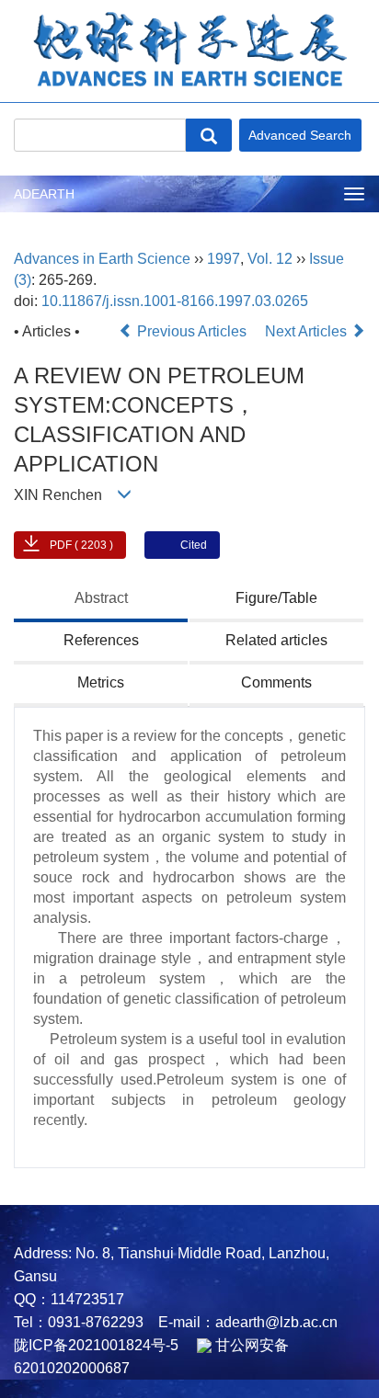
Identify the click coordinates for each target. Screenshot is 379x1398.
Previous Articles (191, 331)
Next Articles (307, 331)
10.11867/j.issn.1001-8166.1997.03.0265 (174, 301)
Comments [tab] (276, 682)
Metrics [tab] (100, 682)
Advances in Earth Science (102, 259)
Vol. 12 (270, 259)
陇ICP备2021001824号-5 (96, 1345)
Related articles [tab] (276, 640)
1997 (223, 259)
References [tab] (101, 640)
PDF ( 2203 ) (81, 545)
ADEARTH (44, 194)
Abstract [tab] (101, 598)
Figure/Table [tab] (276, 598)
